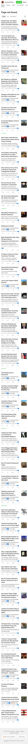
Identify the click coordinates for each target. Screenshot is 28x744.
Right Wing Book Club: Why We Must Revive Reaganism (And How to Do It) (10, 239)
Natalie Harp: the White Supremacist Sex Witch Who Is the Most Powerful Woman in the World (9, 23)
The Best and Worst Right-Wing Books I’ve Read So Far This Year (10, 388)
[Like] (2, 117)
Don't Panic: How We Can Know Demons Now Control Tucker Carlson (10, 139)
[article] (14, 26)
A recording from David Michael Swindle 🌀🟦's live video (9, 70)
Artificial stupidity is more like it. (10, 571)
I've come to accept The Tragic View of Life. (9, 272)
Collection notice (14, 733)
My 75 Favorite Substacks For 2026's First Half (9, 197)
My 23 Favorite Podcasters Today (10, 464)
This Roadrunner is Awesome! (7, 373)
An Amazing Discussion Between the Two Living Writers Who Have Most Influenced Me (9, 356)
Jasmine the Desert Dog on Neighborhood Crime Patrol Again (10, 610)
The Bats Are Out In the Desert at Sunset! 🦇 (8, 108)
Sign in (24, 2)
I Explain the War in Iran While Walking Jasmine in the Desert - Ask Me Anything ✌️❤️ (9, 671)
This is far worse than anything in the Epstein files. (10, 630)
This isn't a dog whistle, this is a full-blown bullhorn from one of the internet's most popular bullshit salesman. (9, 57)
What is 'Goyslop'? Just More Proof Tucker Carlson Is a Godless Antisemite (10, 53)
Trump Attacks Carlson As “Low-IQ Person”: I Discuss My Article (10, 478)
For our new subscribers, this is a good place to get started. (10, 585)
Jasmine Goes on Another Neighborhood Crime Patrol (10, 698)
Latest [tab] (3, 16)
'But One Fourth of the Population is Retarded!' (9, 184)
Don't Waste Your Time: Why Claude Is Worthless (9, 568)
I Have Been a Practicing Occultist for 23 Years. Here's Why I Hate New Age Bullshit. (10, 154)
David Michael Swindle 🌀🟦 (12, 30)
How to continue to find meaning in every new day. (10, 660)
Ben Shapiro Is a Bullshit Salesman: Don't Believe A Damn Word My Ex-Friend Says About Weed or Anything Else (9, 81)
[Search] (25, 16)
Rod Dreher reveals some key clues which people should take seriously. (9, 144)
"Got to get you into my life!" (9, 515)
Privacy (18, 731)
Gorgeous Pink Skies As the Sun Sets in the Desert (10, 95)
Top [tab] (8, 16)
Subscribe (19, 2)
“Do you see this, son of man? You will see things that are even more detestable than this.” (9, 27)
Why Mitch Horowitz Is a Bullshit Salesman (9, 213)
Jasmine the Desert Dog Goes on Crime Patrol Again (10, 524)
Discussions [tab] (13, 16)
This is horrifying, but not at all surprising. (9, 645)
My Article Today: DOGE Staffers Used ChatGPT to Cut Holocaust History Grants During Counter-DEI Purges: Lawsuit (10, 595)
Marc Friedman (9, 663)
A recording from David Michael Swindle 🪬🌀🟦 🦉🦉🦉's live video (9, 702)
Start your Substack (10, 737)
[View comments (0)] (8, 32)
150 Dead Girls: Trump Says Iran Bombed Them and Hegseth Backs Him (10, 625)
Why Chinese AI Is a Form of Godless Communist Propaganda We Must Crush (9, 169)
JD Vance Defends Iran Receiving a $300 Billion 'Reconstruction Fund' (9, 326)
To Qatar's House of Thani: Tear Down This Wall (9, 255)
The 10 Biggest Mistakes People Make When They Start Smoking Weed (9, 449)
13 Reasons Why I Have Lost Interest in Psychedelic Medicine (8, 434)
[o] (24, 68)
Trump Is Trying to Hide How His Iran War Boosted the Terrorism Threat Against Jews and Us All (9, 641)
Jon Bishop (7, 691)
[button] (2, 5)
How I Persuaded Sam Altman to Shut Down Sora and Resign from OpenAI (9, 511)
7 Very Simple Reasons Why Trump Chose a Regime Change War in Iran (10, 712)
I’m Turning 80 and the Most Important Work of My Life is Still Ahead (10, 656)
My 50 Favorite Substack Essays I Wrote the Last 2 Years (9, 580)
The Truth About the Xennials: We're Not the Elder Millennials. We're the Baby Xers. (10, 38)
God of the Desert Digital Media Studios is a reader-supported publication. (9, 688)
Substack (6, 740)
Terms (22, 731)
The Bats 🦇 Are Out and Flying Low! (9, 67)
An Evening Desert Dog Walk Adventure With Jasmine (8, 416)
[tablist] (9, 16)
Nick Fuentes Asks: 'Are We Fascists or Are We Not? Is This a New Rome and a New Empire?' (10, 295)
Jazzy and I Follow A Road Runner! (9, 281)
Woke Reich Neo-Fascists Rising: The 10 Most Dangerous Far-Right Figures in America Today (9, 341)
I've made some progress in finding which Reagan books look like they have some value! (10, 243)
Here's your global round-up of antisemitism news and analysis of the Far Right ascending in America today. (9, 300)
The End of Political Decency (7, 685)
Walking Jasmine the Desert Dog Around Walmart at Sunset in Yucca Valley (8, 493)
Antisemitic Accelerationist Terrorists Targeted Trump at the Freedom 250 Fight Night (9, 311)
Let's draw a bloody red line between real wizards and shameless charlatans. (8, 159)
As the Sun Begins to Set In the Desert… (10, 122)
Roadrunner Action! (7, 226)
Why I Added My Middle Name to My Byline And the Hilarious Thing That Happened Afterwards (10, 553)
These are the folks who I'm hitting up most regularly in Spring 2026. (8, 467)
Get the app (22, 737)
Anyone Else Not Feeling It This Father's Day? (9, 268)
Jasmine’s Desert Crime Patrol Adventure (9, 402)
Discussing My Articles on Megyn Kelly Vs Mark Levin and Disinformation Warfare (10, 538)
